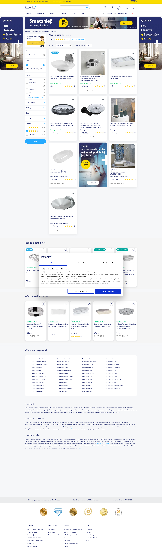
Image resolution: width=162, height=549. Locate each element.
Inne (65, 538)
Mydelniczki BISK (37, 370)
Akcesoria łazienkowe (42, 31)
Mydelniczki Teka (111, 373)
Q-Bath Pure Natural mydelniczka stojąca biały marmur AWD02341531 (122, 172)
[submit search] (86, 7)
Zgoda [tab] (53, 263)
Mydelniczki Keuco (62, 385)
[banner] (11, 44)
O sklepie (89, 529)
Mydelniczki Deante (38, 385)
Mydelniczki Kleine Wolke (64, 388)
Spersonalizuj (79, 291)
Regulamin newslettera (71, 543)
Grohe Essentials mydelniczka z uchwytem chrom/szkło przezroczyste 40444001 (91, 79)
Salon (105, 9)
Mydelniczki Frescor (63, 362)
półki (79, 448)
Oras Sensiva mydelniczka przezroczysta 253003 (59, 171)
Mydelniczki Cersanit (38, 382)
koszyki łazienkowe (73, 429)
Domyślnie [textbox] (60, 45)
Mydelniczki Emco (37, 391)
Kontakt (88, 532)
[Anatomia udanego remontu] (82, 23)
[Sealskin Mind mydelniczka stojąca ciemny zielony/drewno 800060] (123, 110)
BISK (30, 86)
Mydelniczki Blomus (38, 373)
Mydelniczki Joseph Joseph (65, 379)
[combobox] (64, 45)
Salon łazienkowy (91, 538)
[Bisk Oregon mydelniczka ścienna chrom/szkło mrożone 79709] (63, 63)
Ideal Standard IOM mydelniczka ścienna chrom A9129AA (61, 218)
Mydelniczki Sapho (87, 391)
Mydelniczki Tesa (111, 376)
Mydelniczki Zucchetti (113, 388)
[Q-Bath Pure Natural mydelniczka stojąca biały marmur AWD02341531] (123, 156)
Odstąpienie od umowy (34, 538)
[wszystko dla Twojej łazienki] (35, 6)
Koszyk (135, 9)
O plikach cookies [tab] (109, 263)
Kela (30, 92)
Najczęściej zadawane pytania (73, 529)
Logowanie (51, 529)
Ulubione (128, 9)
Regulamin (67, 540)
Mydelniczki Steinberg (113, 367)
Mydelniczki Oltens (87, 370)
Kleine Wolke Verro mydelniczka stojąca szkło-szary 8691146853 (61, 124)
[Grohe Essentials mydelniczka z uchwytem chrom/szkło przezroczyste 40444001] (93, 63)
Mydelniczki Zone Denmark (114, 385)
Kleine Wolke (32, 82)
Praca (88, 540)
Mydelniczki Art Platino (39, 362)
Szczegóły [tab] (81, 263)
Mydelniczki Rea (86, 385)
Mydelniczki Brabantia (38, 379)
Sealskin (31, 89)
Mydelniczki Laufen (87, 365)
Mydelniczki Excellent (63, 359)
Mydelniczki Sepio (111, 362)
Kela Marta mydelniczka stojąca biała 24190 (121, 78)
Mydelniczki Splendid (112, 365)
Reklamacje (30, 535)
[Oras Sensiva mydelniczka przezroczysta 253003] (63, 156)
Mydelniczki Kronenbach (89, 362)
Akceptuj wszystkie (108, 291)
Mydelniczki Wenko (112, 382)
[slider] (27, 65)
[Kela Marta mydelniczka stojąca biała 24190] (123, 63)
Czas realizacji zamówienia (35, 540)
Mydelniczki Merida (87, 367)
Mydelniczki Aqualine (38, 359)
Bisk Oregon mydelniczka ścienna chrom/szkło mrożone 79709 (62, 78)
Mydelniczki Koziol (87, 359)
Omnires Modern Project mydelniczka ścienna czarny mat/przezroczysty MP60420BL (91, 125)
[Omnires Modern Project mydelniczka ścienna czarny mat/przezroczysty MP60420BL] (93, 110)
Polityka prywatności (70, 535)
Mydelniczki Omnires (88, 373)
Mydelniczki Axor (37, 367)
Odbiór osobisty (32, 532)
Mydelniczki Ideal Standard (65, 376)
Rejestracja (51, 532)
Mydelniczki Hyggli (62, 373)
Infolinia (112, 9)
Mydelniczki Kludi (62, 391)
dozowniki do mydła (103, 443)
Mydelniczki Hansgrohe (64, 370)
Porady (66, 546)
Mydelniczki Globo (62, 365)
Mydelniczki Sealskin (112, 359)
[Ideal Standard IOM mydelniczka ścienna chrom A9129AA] (63, 203)
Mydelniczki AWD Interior (39, 365)
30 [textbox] (88, 45)
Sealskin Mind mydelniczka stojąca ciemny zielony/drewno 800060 (122, 124)
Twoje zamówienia (53, 535)
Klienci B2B (30, 543)
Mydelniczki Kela (62, 382)
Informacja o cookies (70, 532)
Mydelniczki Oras (87, 376)
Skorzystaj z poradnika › (35, 43)
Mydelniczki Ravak (87, 382)
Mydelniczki (53, 31)
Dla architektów (32, 546)
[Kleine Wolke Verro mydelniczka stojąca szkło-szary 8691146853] (63, 110)
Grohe (31, 79)
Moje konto (120, 9)
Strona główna (29, 31)
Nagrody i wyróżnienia (93, 535)
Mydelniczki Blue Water (39, 376)
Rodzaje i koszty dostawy (35, 529)
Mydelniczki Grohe (62, 367)
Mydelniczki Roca (87, 388)
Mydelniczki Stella (111, 370)
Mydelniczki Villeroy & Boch (114, 379)
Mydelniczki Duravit (38, 388)
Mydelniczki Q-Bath (87, 379)
